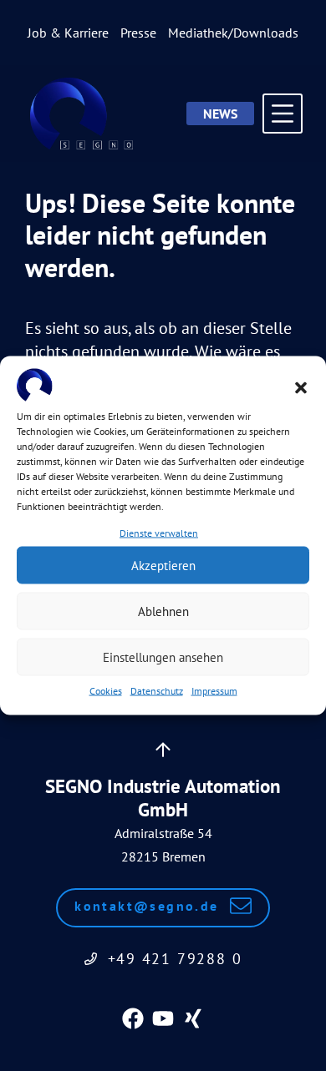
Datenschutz (156, 691)
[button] (301, 387)
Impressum (214, 691)
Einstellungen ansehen (163, 656)
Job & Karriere (68, 32)
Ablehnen (163, 611)
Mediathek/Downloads (233, 32)
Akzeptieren (163, 565)
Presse (138, 32)
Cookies (105, 691)
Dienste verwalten (159, 533)
